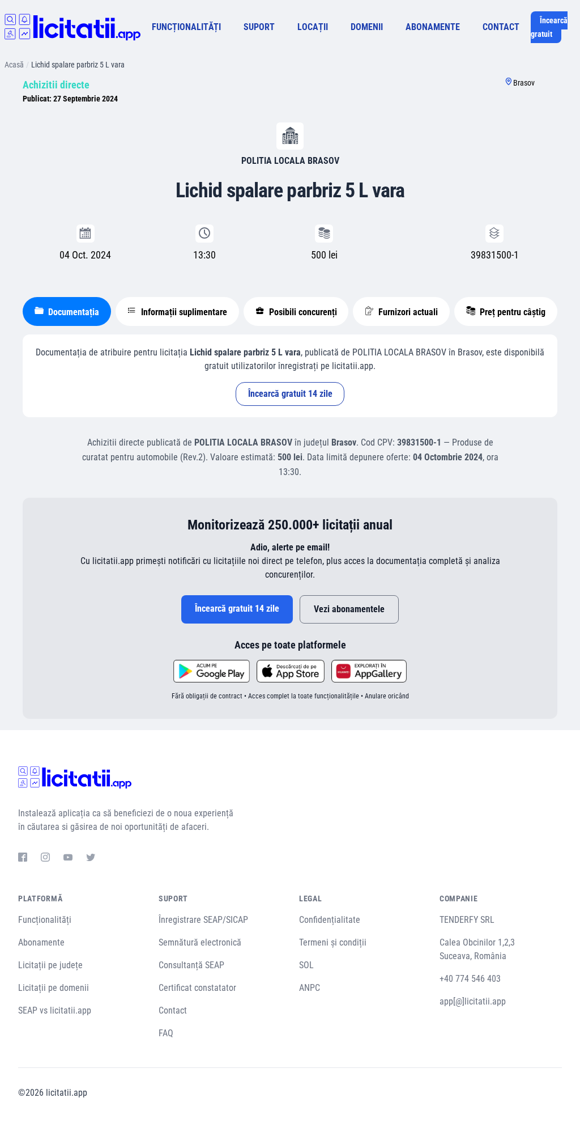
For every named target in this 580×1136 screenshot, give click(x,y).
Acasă (14, 64)
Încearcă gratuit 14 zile (290, 393)
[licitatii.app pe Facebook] (22, 859)
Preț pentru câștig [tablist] (511, 312)
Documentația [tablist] (72, 312)
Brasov (524, 82)
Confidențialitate (329, 919)
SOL (306, 965)
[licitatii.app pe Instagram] (45, 859)
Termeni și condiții (332, 942)
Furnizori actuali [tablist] (407, 312)
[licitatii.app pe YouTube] (67, 859)
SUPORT (259, 27)
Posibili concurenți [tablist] (302, 312)
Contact (173, 1010)
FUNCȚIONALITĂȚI (186, 27)
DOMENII (367, 27)
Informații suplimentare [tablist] (183, 312)
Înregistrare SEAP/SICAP (203, 919)
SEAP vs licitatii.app (54, 1010)
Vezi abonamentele (349, 609)
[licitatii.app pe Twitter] (90, 859)
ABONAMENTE (433, 27)
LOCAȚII (312, 27)
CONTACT (501, 27)
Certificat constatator (197, 987)
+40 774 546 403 (470, 978)
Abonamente (41, 942)
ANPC (309, 987)
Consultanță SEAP (191, 965)
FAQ (166, 1033)
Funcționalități (44, 919)
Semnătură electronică (200, 942)
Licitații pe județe (50, 965)
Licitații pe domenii (53, 987)
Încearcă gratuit (549, 27)
